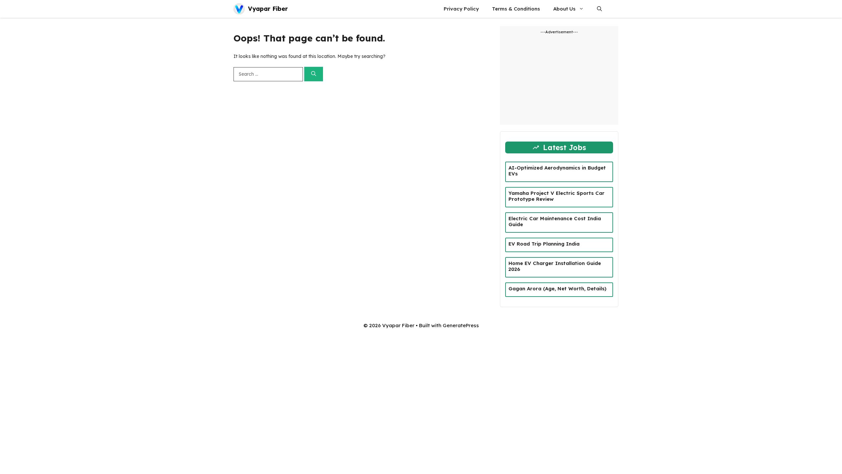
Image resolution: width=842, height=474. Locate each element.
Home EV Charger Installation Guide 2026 (554, 266)
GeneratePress (461, 325)
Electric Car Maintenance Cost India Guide (554, 221)
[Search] (313, 74)
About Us (564, 9)
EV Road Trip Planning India (544, 244)
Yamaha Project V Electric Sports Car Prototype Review (556, 196)
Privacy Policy (461, 9)
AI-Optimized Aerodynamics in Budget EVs (557, 171)
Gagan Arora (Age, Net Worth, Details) (557, 288)
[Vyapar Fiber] (239, 9)
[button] (599, 9)
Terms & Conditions (516, 9)
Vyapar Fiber (268, 9)
